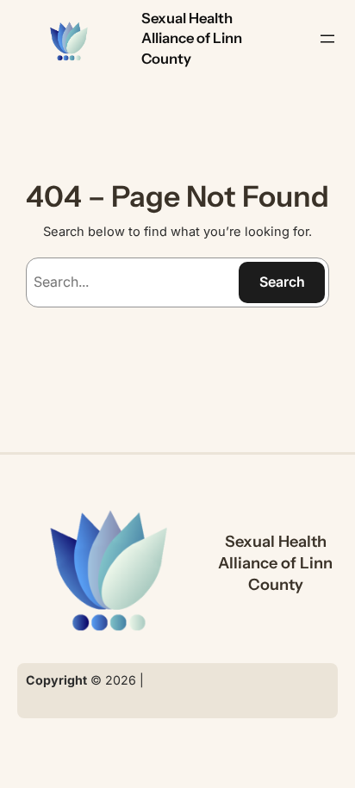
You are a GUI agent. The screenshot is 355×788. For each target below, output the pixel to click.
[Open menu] (327, 38)
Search (282, 281)
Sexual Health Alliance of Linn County (191, 38)
